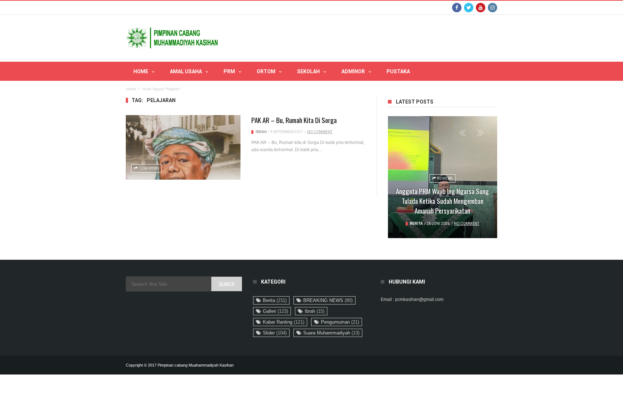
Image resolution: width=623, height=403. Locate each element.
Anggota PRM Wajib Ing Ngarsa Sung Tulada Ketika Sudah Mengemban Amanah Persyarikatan (442, 200)
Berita (416, 223)
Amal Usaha (186, 71)
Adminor (353, 71)
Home (140, 71)
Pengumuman (340, 322)
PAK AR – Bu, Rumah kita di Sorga (294, 120)
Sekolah (308, 71)
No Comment (319, 132)
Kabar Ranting (283, 322)
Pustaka (398, 71)
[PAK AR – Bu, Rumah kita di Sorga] (183, 147)
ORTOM (266, 71)
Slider (275, 333)
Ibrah (261, 132)
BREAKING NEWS (328, 300)
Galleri (275, 311)
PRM (229, 71)
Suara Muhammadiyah (331, 333)
